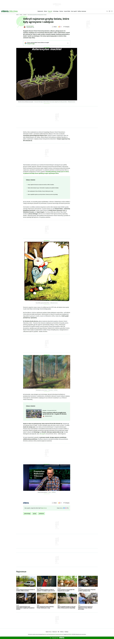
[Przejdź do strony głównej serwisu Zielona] (13, 11)
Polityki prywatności (51, 634)
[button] (40, 11)
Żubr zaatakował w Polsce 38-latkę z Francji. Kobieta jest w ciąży (40, 191)
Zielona (21, 14)
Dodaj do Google (37, 43)
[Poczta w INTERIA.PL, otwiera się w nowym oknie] (109, 11)
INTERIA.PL (70, 634)
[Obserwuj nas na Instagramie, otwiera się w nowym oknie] (66, 508)
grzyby (34, 513)
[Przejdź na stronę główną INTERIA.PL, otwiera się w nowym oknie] (5, 11)
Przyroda (24, 14)
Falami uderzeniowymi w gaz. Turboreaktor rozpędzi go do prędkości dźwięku (43, 187)
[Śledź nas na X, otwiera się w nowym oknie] (68, 508)
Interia (17, 14)
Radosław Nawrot (30, 26)
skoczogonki (42, 433)
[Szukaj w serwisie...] (107, 11)
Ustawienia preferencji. (59, 634)
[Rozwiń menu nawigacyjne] (112, 11)
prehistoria (41, 513)
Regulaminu (44, 634)
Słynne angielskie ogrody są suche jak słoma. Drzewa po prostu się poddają (43, 194)
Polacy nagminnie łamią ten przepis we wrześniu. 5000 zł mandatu (41, 184)
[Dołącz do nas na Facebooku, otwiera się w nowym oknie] (64, 508)
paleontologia (27, 513)
